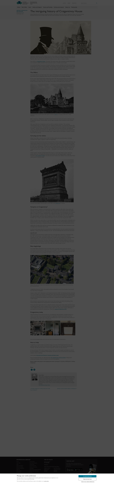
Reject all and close (87, 479)
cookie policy (46, 481)
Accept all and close (87, 476)
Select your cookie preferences (87, 481)
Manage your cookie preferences (26, 476)
